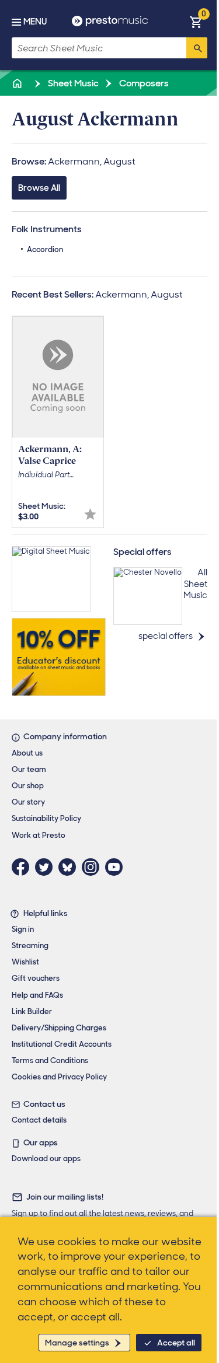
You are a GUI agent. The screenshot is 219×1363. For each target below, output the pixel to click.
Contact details (39, 1120)
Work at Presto (38, 835)
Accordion (45, 249)
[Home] (18, 83)
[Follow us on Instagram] (93, 867)
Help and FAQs (37, 995)
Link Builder (32, 1011)
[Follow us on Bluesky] (70, 867)
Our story (28, 802)
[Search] (196, 47)
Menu (35, 21)
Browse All (39, 188)
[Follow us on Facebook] (23, 867)
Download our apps (46, 1158)
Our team (29, 769)
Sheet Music (72, 83)
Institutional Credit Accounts (62, 1044)
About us (27, 753)
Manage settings (77, 1342)
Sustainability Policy (46, 818)
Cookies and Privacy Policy (59, 1077)
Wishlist (25, 962)
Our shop (28, 786)
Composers (143, 83)
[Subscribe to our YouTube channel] (116, 867)
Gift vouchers (36, 978)
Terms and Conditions (50, 1060)
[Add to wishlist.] (90, 514)
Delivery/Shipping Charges (59, 1028)
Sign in (23, 929)
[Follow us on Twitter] (46, 867)
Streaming (30, 945)
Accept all (176, 1342)
